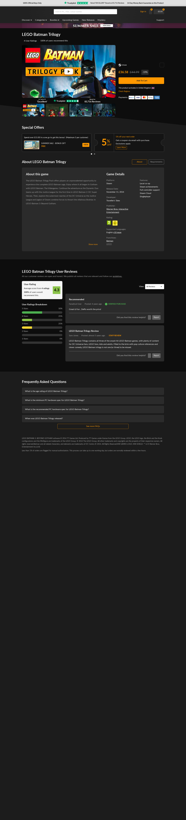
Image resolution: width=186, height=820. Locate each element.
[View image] (33, 110)
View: (141, 286)
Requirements (156, 162)
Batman (109, 241)
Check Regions (124, 91)
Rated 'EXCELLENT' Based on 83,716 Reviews (107, 3)
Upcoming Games (70, 20)
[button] (32, 3)
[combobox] (96, 11)
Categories (40, 20)
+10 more (117, 232)
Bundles (53, 20)
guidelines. (117, 276)
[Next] (167, 142)
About (139, 162)
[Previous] (18, 142)
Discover (26, 20)
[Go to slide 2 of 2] (94, 154)
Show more (93, 244)
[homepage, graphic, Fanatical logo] (36, 11)
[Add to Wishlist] (162, 65)
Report (156, 317)
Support (160, 20)
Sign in (143, 12)
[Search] (114, 11)
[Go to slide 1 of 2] (91, 154)
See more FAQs (93, 426)
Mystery (101, 20)
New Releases (88, 20)
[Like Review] (149, 317)
